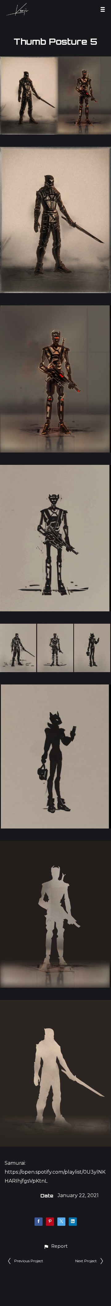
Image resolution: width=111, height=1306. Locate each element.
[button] (55, 1246)
